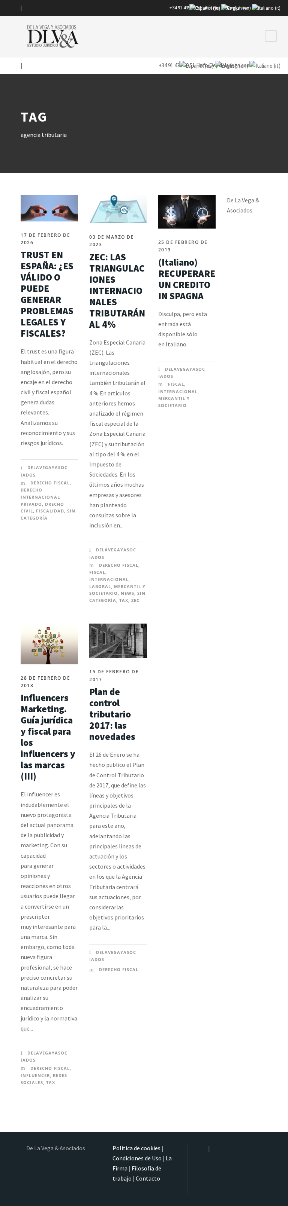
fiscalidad (50, 511)
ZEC (135, 600)
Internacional (109, 579)
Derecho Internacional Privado (40, 496)
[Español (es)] (204, 7)
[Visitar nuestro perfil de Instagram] (15, 7)
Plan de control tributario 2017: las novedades (112, 714)
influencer (35, 1075)
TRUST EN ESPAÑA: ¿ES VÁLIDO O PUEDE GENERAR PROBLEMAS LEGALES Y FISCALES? (47, 294)
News (127, 593)
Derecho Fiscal (50, 483)
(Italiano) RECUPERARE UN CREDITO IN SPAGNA (186, 279)
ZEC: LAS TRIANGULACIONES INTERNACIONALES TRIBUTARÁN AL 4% (117, 290)
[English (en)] (236, 7)
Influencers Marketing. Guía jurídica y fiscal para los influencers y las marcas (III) (48, 737)
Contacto (148, 1178)
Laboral (100, 586)
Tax (123, 600)
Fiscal (97, 572)
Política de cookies (136, 1148)
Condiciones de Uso (137, 1158)
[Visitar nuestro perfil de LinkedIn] (26, 7)
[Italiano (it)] (266, 7)
